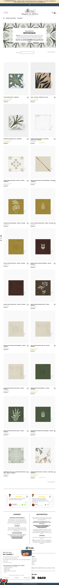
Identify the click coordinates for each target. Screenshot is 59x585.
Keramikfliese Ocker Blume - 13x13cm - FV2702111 (14, 223)
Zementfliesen (30, 39)
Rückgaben (34, 561)
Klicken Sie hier (50, 568)
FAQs (33, 562)
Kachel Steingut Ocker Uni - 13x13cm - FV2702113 (14, 263)
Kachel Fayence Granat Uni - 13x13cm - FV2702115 (14, 304)
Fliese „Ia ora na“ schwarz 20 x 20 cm (39, 97)
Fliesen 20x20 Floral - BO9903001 (11, 97)
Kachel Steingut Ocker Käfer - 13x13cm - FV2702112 (42, 223)
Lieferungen (34, 560)
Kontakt (33, 564)
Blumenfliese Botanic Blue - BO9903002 (13, 138)
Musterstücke (34, 558)
